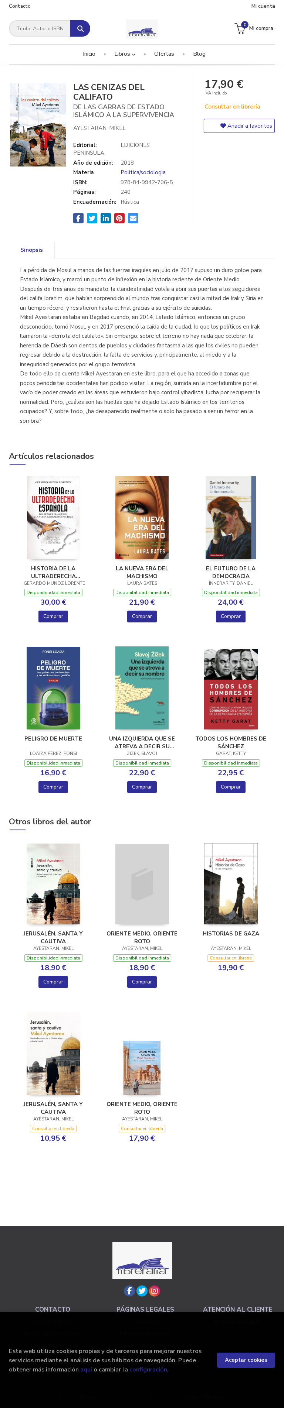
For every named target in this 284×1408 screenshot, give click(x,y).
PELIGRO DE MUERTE (53, 738)
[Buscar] (80, 28)
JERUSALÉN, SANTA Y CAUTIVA (53, 937)
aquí (86, 1369)
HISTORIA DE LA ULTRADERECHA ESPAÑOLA (53, 572)
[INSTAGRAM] (154, 1291)
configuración (148, 1369)
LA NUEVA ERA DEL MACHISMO (142, 572)
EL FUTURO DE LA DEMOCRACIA (231, 572)
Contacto (20, 6)
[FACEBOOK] (129, 1291)
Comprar (53, 616)
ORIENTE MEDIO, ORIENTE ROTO (142, 937)
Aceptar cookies (246, 1360)
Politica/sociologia (143, 172)
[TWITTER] (142, 1291)
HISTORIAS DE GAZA (231, 933)
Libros (123, 54)
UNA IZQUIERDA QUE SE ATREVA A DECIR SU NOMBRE (142, 742)
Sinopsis (31, 250)
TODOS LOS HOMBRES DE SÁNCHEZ (230, 742)
